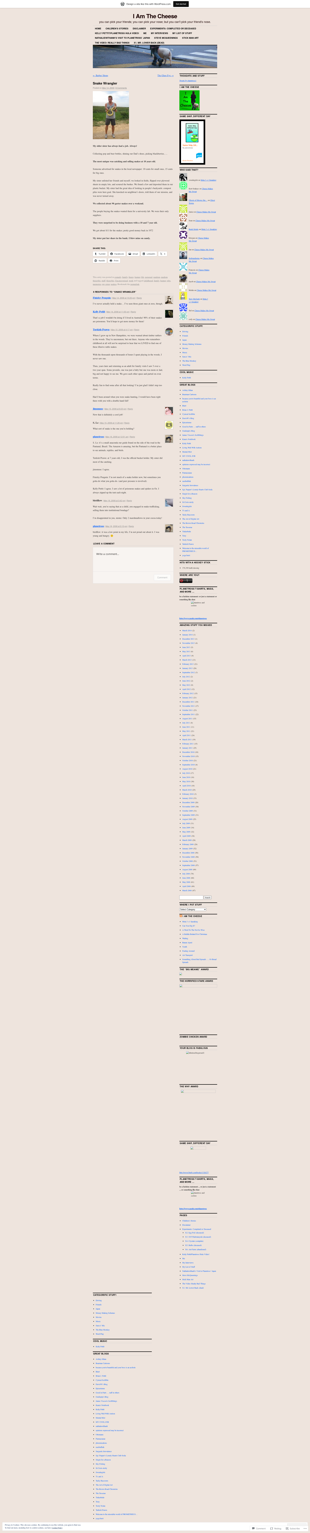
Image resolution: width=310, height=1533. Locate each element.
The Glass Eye (165, 75)
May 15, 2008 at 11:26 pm (111, 422)
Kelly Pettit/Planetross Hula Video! (117, 33)
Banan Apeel (187, 942)
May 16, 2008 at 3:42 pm (114, 500)
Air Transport (187, 955)
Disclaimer (139, 28)
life (142, 277)
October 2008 (187, 861)
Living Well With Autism (192, 447)
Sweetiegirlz (187, 506)
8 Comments (121, 87)
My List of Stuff (182, 33)
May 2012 (186, 685)
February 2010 (188, 794)
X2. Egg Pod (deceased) (194, 1232)
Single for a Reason (189, 493)
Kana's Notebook (189, 439)
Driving (185, 331)
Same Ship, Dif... (190, 145)
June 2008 (186, 877)
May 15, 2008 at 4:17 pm (122, 329)
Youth (184, 946)
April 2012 (186, 689)
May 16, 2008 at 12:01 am (117, 436)
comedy (117, 277)
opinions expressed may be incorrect (196, 464)
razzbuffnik (186, 481)
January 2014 (187, 634)
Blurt (184, 405)
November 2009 (188, 806)
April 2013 (186, 655)
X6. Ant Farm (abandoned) (195, 1249)
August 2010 (187, 768)
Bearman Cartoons (189, 394)
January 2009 (187, 848)
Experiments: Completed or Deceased (173, 28)
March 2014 (187, 630)
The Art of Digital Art (190, 519)
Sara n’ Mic (186, 356)
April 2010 (186, 785)
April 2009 (186, 836)
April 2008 (186, 886)
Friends (185, 335)
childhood (148, 280)
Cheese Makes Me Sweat (206, 211)
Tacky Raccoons (188, 514)
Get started (181, 4)
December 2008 (188, 852)
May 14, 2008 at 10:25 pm (123, 297)
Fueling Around (188, 951)
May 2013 (186, 651)
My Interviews (159, 33)
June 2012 (186, 680)
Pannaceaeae (187, 472)
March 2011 (187, 739)
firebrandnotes (194, 258)
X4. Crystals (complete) (194, 1241)
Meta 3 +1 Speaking (208, 180)
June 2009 (186, 827)
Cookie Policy (57, 1527)
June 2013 (186, 647)
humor (137, 277)
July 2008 (186, 873)
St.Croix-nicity (188, 502)
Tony (184, 535)
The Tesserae (187, 527)
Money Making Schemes (192, 344)
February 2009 (188, 844)
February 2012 (188, 693)
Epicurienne (186, 422)
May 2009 (186, 831)
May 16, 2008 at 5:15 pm (116, 526)
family (125, 277)
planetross (98, 436)
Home (98, 28)
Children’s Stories (117, 28)
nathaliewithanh (188, 460)
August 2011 (187, 718)
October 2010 (187, 760)
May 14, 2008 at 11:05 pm (118, 311)
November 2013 (188, 643)
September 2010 (188, 764)
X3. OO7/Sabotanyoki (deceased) (198, 1236)
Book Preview (188, 160)
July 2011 (186, 722)
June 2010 (186, 777)
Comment (162, 577)
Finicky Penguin (102, 297)
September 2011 (188, 714)
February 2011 (188, 743)
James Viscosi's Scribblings (193, 435)
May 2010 (186, 781)
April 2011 (186, 735)
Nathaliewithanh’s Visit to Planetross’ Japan (122, 37)
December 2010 (188, 752)
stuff (103, 280)
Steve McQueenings (166, 37)
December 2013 (188, 638)
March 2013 (187, 659)
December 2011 (188, 701)
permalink (134, 284)
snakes (114, 284)
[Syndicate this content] (181, 916)
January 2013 (187, 668)
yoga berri (186, 555)
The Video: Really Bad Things (112, 42)
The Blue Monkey (189, 360)
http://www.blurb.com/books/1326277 (194, 1172)
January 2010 (187, 798)
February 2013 (188, 664)
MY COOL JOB (188, 456)
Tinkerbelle (186, 531)
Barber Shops (100, 75)
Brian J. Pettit (187, 409)
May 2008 (186, 882)
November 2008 (188, 857)
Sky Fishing (187, 498)
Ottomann (186, 468)
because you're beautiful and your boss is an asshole (115, 1367)
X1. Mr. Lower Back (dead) (149, 42)
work (131, 280)
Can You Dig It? (188, 925)
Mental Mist (187, 451)
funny (131, 277)
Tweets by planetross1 (187, 80)
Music (184, 352)
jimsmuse (98, 408)
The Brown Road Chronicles (193, 523)
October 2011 (187, 710)
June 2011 (186, 727)
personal (148, 277)
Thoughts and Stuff (192, 75)
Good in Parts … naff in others (194, 426)
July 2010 (186, 773)
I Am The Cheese (155, 16)
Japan (184, 339)
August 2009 (187, 819)
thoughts (110, 280)
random (156, 277)
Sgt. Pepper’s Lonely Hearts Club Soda (197, 489)
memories (97, 284)
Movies (185, 348)
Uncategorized (121, 280)
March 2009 (187, 840)
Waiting (185, 938)
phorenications (187, 477)
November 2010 (188, 756)
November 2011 (188, 706)
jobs (168, 280)
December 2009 (188, 802)
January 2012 (187, 697)
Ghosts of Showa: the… (198, 200)
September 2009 (188, 815)
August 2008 (187, 869)
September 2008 (188, 865)
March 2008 (187, 890)
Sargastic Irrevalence (190, 485)
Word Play (186, 365)
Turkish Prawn (101, 329)
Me (145, 33)
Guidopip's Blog (188, 430)
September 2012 (188, 672)
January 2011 (187, 748)
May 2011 (186, 731)
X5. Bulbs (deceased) (193, 1245)
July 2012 (186, 676)
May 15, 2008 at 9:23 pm (115, 408)
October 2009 (187, 810)
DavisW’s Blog (188, 418)
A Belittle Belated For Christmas (194, 934)
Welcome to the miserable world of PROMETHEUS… (117, 1514)
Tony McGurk (194, 299)
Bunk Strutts (193, 229)
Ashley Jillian (187, 390)
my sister (106, 284)
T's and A (186, 510)
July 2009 (186, 823)
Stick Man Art (190, 37)
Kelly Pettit (99, 311)
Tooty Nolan (187, 539)
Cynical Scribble (188, 414)
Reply (139, 297)
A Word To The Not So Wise (193, 930)
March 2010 (187, 789)
